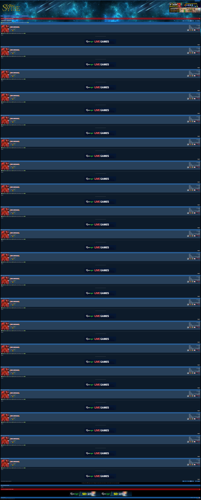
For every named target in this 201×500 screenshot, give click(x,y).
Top (198, 497)
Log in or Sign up (197, 0)
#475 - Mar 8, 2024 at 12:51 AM (5, 344)
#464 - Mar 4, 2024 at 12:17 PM (6, 92)
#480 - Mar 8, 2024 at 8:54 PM (5, 458)
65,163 (199, 48)
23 (189, 481)
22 (188, 481)
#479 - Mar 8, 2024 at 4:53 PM (5, 435)
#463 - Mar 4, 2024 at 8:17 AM (5, 69)
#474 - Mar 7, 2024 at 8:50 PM (5, 321)
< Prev (183, 481)
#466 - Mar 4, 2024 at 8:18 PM (5, 138)
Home (196, 497)
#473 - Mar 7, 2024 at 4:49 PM (5, 298)
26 (193, 481)
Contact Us (191, 497)
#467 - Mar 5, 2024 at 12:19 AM (5, 161)
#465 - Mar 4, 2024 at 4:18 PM (5, 115)
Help (194, 497)
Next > (199, 481)
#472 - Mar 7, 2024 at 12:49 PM (6, 275)
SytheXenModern (3, 497)
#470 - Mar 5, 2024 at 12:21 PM (6, 229)
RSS (199, 497)
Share (198, 90)
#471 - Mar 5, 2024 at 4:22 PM (5, 252)
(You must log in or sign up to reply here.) (6, 481)
